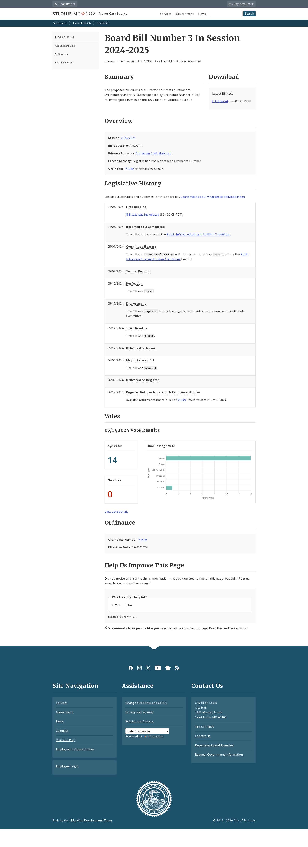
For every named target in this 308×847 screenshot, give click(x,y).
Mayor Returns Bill (140, 360)
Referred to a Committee (145, 227)
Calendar (62, 731)
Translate (156, 736)
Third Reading (136, 328)
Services (166, 14)
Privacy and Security (139, 712)
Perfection (134, 283)
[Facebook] (131, 668)
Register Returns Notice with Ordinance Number (163, 392)
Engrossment (136, 303)
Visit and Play (65, 740)
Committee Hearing (141, 246)
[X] (148, 668)
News (202, 14)
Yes (117, 605)
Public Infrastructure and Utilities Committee (198, 234)
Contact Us (203, 736)
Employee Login (67, 766)
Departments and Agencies (214, 745)
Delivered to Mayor (140, 348)
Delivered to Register (142, 380)
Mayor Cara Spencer (114, 14)
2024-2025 (128, 138)
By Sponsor (61, 54)
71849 (129, 169)
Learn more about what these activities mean (213, 197)
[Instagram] (139, 668)
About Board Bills (65, 45)
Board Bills (103, 23)
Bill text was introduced (142, 215)
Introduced (220, 101)
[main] (154, 333)
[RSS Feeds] (177, 668)
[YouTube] (158, 668)
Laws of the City (82, 23)
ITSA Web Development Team (91, 820)
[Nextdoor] (168, 668)
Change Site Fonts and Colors (146, 703)
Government (185, 14)
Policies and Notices (139, 721)
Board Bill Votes (64, 62)
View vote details (116, 512)
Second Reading (138, 271)
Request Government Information (219, 754)
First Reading (136, 207)
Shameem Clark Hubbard (153, 153)
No (130, 605)
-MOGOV (73, 14)
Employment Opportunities (75, 749)
